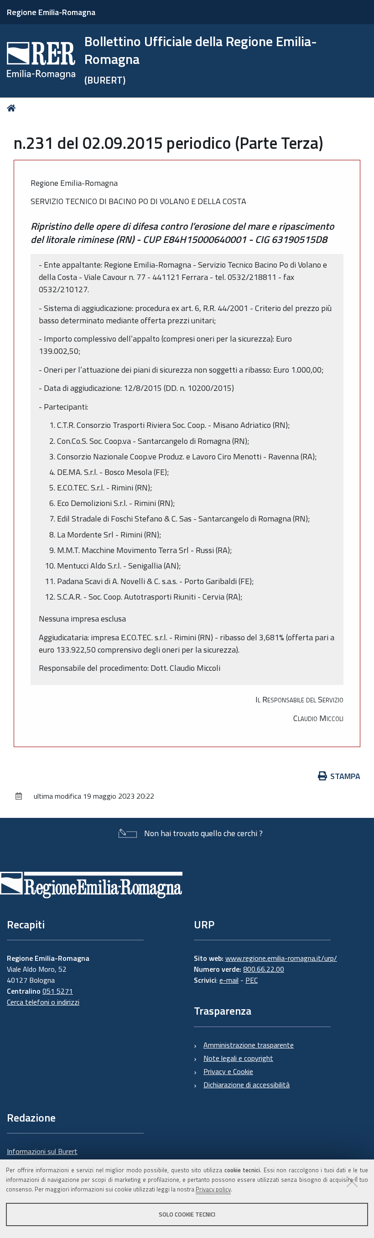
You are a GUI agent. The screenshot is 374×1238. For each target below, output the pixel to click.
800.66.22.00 (263, 969)
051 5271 (57, 990)
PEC (251, 980)
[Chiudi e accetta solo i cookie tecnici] (352, 1181)
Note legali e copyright (238, 1058)
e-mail (229, 980)
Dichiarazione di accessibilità (246, 1084)
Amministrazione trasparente (248, 1044)
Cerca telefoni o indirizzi (43, 1001)
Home (13, 108)
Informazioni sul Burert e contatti (42, 1157)
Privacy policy (213, 1189)
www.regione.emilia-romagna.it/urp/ (281, 958)
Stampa (345, 776)
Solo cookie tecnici (187, 1214)
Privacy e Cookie (228, 1071)
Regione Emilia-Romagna (51, 12)
